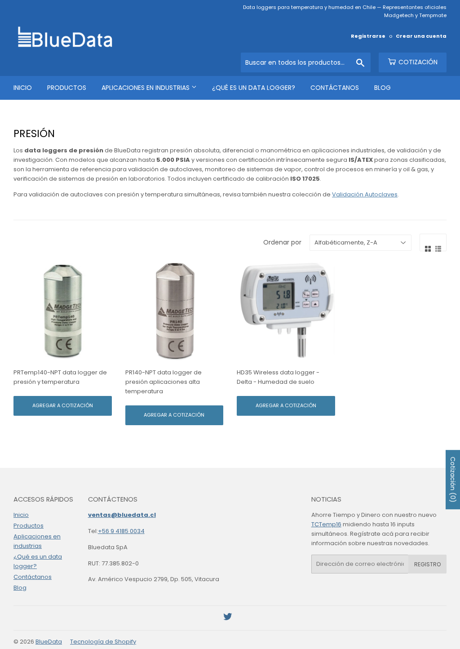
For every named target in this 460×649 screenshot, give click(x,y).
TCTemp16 (326, 524)
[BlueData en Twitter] (227, 618)
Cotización (417, 62)
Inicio (22, 87)
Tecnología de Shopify (103, 641)
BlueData (48, 641)
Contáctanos (334, 87)
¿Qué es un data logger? (253, 87)
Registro (427, 564)
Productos (66, 87)
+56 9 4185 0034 (121, 531)
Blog (382, 87)
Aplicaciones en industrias (146, 87)
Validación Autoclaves (365, 194)
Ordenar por (282, 242)
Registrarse (368, 36)
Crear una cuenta (421, 36)
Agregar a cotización (62, 405)
